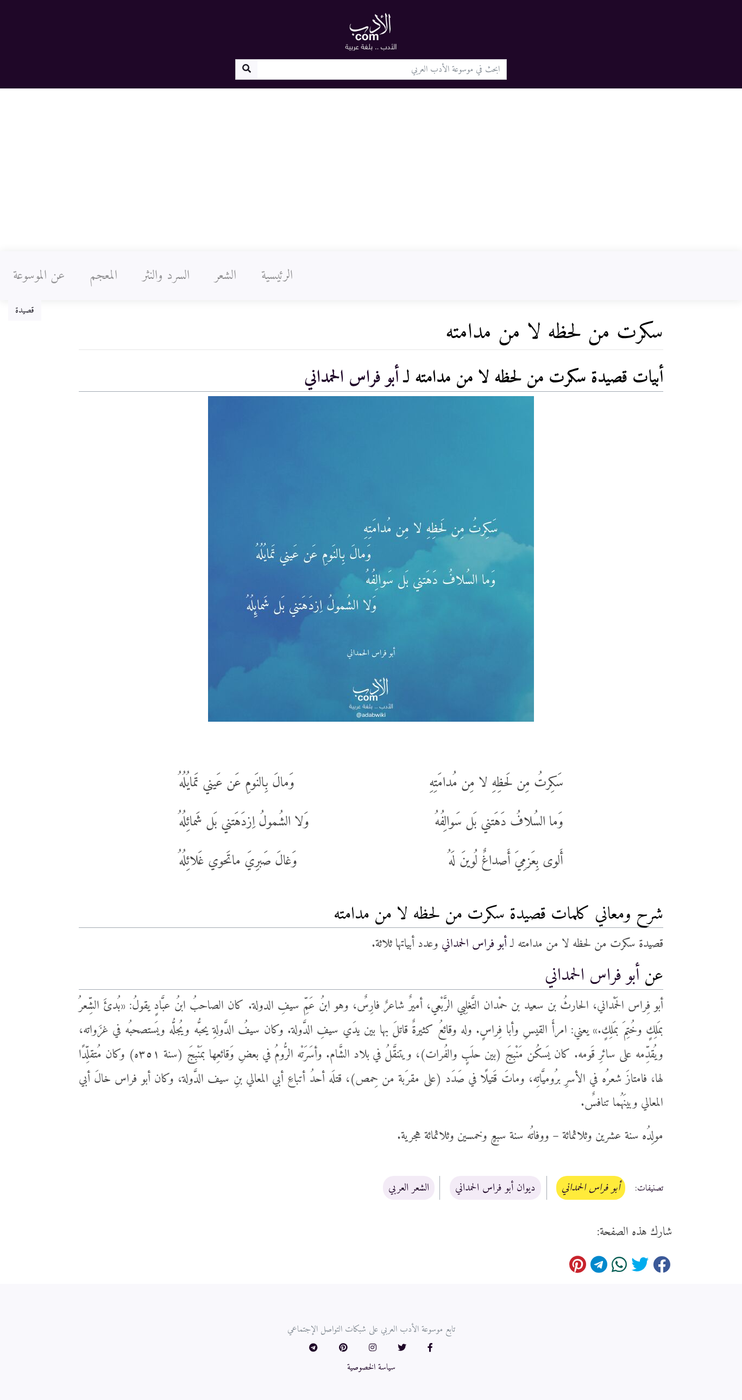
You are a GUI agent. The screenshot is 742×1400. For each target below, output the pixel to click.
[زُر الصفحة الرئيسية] (371, 31)
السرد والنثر (166, 275)
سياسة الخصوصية (371, 1367)
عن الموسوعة (39, 275)
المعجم (103, 275)
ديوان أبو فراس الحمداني (495, 1188)
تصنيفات (650, 1188)
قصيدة (24, 310)
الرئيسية (277, 275)
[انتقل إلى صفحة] (246, 69)
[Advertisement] (371, 170)
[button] (430, 1348)
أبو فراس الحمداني (351, 377)
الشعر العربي (408, 1188)
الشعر (225, 275)
